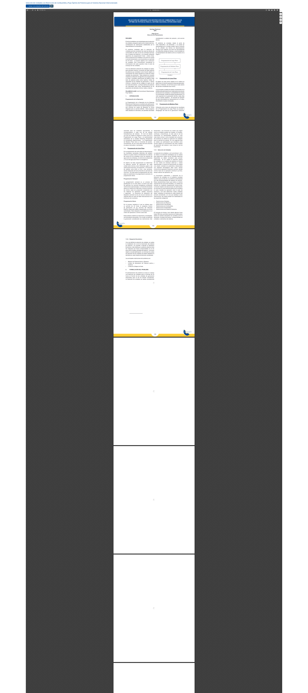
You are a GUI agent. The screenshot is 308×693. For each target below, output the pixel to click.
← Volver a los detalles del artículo (38, 6)
